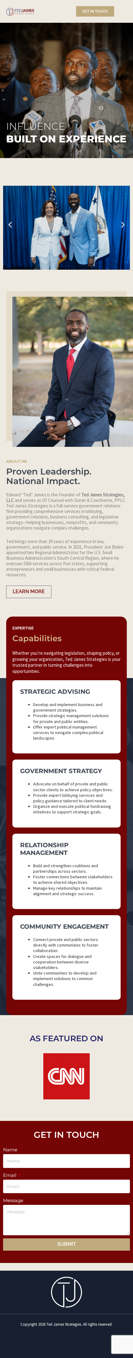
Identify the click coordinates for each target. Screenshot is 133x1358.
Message (13, 1200)
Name (10, 1150)
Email (10, 1175)
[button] (10, 224)
